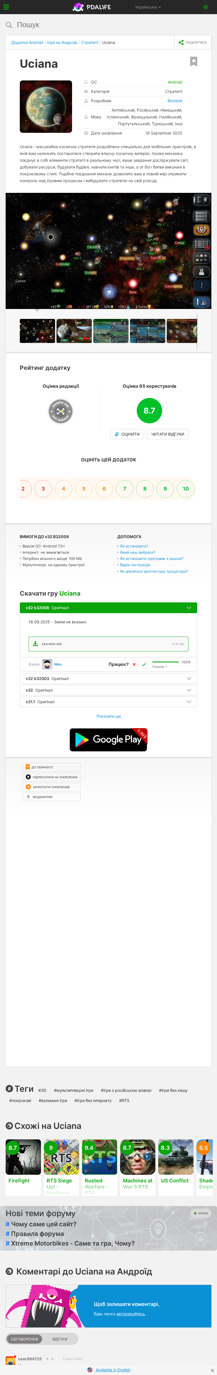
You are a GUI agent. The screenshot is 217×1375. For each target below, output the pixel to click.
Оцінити (130, 434)
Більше (203, 1213)
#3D (42, 1090)
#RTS (124, 1100)
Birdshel (175, 100)
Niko (58, 664)
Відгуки (60, 1339)
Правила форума (35, 1233)
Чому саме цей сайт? (41, 1224)
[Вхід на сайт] (205, 7)
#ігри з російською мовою (126, 1090)
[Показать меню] (6, 7)
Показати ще (108, 716)
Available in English (113, 1369)
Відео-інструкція (135, 564)
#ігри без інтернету (93, 1100)
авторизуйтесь (130, 1313)
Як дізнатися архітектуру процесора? (154, 571)
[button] (206, 197)
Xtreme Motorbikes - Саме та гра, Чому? (70, 1243)
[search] (98, 24)
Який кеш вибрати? (137, 552)
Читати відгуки (167, 434)
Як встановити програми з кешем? (152, 558)
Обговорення (24, 1339)
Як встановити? (134, 546)
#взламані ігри (53, 1100)
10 (186, 489)
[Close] (212, 1370)
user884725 (30, 1358)
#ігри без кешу (173, 1090)
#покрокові (20, 1100)
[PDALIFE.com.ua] (92, 7)
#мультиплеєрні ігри (73, 1090)
